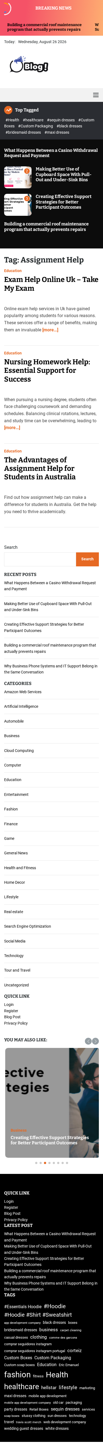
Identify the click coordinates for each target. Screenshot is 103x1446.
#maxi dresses (56, 132)
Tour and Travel (17, 970)
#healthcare (33, 120)
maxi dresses (15, 1396)
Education (13, 271)
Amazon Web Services (22, 692)
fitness (38, 1376)
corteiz (74, 1350)
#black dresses (69, 126)
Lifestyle (11, 897)
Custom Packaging (52, 1357)
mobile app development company (27, 1403)
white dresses (57, 1428)
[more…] (50, 329)
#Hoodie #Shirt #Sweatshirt (38, 1315)
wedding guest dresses (23, 1428)
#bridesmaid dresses (23, 132)
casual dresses (16, 1337)
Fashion (11, 809)
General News (16, 853)
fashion (17, 1374)
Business (12, 736)
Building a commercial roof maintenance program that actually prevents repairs (46, 226)
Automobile (14, 721)
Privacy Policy (16, 1023)
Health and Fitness (20, 868)
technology (77, 1416)
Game (9, 838)
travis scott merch (28, 1422)
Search (11, 547)
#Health (12, 120)
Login (9, 1004)
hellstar (49, 1387)
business (48, 1329)
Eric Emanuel (69, 1365)
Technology (14, 955)
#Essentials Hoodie (22, 1306)
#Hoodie (55, 1306)
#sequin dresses (61, 120)
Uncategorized (16, 985)
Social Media (15, 941)
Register (11, 1011)
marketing (87, 1388)
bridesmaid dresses (20, 1330)
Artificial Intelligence (21, 706)
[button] (88, 1041)
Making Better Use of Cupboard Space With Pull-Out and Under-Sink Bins (63, 174)
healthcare (21, 1386)
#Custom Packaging (36, 126)
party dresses (15, 1409)
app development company (22, 1323)
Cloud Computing (19, 750)
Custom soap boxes (19, 1365)
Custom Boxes (18, 1357)
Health (57, 1374)
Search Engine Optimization (27, 926)
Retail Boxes (39, 1409)
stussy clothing (33, 1416)
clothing (38, 1337)
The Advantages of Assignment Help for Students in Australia (40, 468)
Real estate (13, 912)
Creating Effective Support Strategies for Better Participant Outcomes (63, 201)
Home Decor (14, 882)
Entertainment (16, 794)
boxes (72, 1323)
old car (58, 1402)
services (88, 1409)
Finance (11, 824)
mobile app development (47, 1396)
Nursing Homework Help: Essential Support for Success (47, 370)
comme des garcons (63, 1337)
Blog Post (12, 1017)
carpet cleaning (70, 1330)
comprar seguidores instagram (28, 1344)
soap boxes (12, 1416)
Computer (12, 765)
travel (9, 1422)
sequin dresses (65, 1409)
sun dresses (57, 1416)
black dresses (54, 1322)
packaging (74, 1402)
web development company (64, 1422)
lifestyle (68, 1387)
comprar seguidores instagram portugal (34, 1351)
